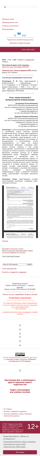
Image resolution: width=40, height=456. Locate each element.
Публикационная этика (10, 22)
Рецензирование (8, 29)
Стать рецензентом (9, 269)
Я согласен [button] (20, 452)
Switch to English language (21, 43)
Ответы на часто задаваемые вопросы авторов (20, 294)
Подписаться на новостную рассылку (20, 40)
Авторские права (8, 19)
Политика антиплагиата (10, 26)
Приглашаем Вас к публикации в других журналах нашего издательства (20, 382)
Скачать (5, 241)
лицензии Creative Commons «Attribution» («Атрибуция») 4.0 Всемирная (21, 360)
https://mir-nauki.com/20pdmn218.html (15, 67)
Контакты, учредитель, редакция (14, 272)
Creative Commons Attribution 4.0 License (17, 252)
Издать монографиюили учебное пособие (20, 391)
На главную (8, 409)
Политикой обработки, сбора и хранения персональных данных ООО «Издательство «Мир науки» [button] (19, 444)
